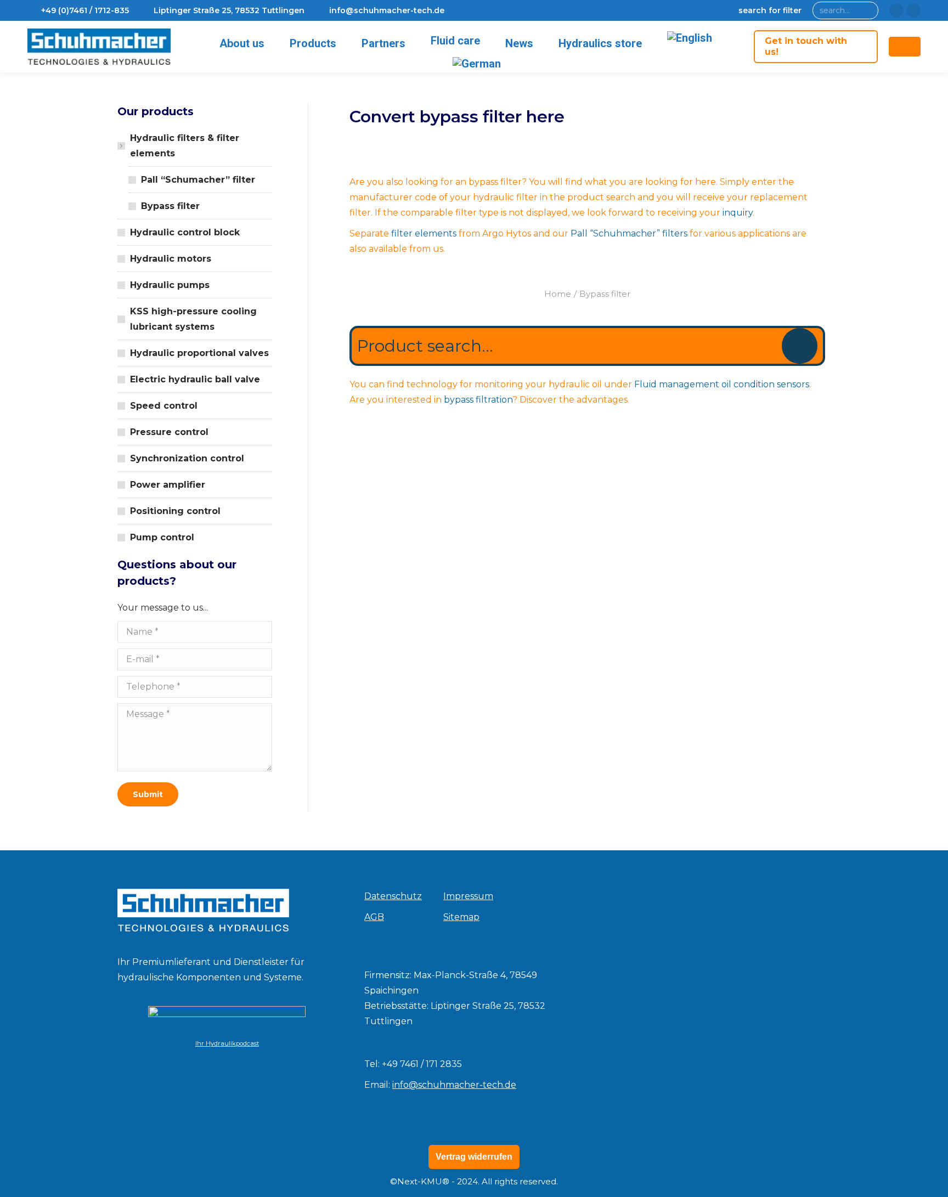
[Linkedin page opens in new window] (896, 10)
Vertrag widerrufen (474, 1156)
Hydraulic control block (185, 232)
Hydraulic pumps (170, 285)
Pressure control (169, 432)
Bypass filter (170, 206)
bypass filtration (478, 399)
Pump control (162, 537)
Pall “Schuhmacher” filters (629, 233)
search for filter (770, 10)
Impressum (468, 896)
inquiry (738, 212)
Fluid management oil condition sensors (721, 384)
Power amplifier (167, 484)
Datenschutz (393, 896)
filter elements (423, 233)
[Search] (868, 10)
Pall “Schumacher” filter (198, 179)
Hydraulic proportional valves (199, 353)
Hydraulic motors (170, 258)
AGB (374, 917)
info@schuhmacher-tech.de (454, 1085)
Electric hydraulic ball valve (195, 379)
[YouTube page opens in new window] (913, 10)
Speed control (164, 405)
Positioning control (175, 511)
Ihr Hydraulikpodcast (227, 1043)
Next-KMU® (423, 1181)
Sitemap (461, 917)
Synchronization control (187, 458)
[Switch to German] (479, 63)
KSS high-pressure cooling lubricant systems (193, 319)
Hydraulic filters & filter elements (184, 146)
